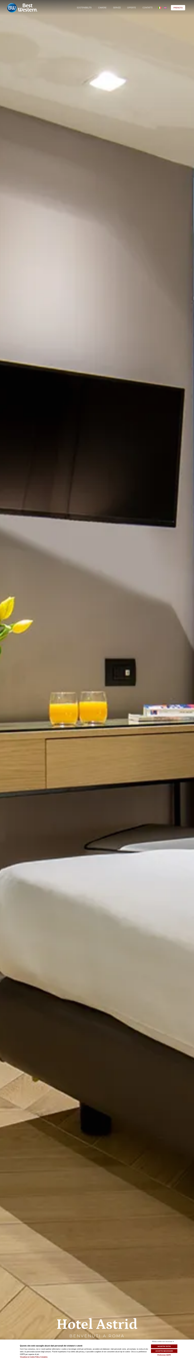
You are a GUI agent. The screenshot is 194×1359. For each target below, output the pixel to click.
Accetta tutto (164, 1346)
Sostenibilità (84, 7)
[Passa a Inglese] (165, 8)
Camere (102, 7)
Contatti (147, 7)
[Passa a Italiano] (159, 8)
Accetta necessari (164, 1351)
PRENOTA (178, 7)
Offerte (131, 7)
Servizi (117, 7)
